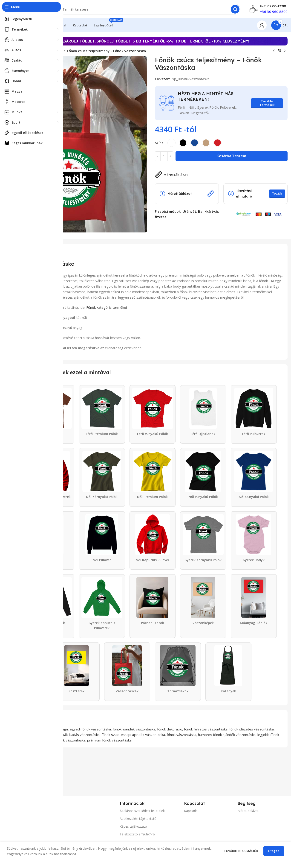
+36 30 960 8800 (274, 11)
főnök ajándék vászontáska (134, 729)
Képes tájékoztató (133, 826)
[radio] (171, 143)
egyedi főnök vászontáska (90, 729)
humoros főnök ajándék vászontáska (227, 734)
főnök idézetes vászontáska (251, 729)
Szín (158, 142)
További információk (241, 851)
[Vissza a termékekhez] (279, 51)
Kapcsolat (191, 811)
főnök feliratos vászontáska (206, 729)
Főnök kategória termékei (106, 307)
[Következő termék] (285, 51)
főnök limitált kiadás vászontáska (74, 734)
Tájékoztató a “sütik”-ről (138, 834)
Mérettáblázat (248, 811)
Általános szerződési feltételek (142, 811)
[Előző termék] (274, 51)
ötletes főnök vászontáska (64, 740)
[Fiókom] (262, 25)
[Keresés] (235, 9)
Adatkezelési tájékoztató (138, 818)
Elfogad (273, 851)
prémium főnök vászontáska (109, 740)
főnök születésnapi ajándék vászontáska (133, 734)
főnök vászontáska (181, 734)
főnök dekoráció (169, 729)
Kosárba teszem (231, 155)
